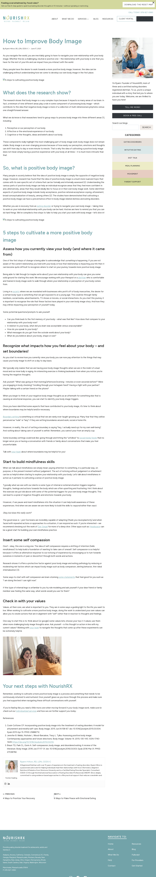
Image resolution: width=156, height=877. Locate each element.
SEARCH (146, 127)
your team (16, 452)
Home (110, 844)
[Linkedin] (9, 784)
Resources (107, 19)
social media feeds (88, 438)
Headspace (94, 526)
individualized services (26, 711)
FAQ (110, 860)
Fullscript (136, 855)
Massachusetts (22, 857)
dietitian (82, 277)
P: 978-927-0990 (9, 870)
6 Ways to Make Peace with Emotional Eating (75, 796)
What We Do (68, 19)
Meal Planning (132, 166)
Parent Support (132, 182)
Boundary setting (11, 416)
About (55, 19)
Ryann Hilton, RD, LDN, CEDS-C (17, 49)
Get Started (137, 866)
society (16, 291)
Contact (111, 866)
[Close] (153, 3)
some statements (67, 577)
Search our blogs (120, 123)
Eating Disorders (132, 142)
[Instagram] (5, 784)
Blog (95, 19)
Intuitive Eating (132, 150)
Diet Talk (132, 158)
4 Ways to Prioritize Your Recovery (19, 796)
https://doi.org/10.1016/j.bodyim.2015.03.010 (33, 742)
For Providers (137, 860)
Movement (132, 174)
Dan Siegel (43, 526)
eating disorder (44, 206)
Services (82, 19)
